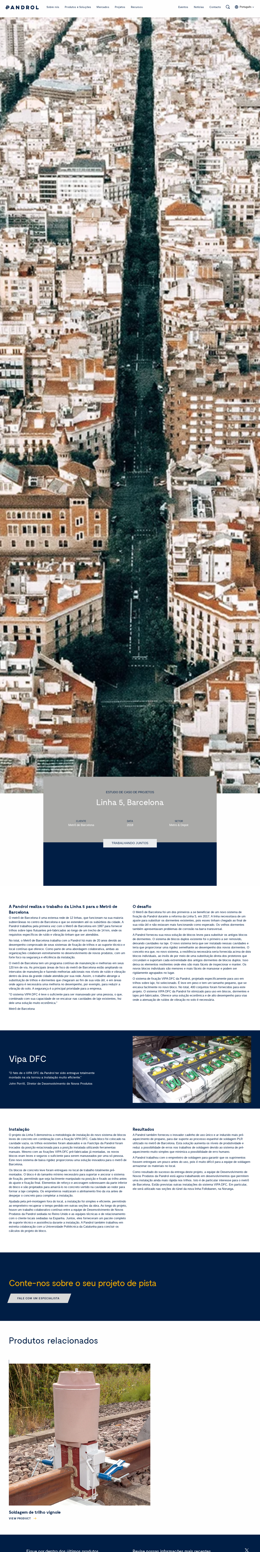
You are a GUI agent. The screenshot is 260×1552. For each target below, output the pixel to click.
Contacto (215, 7)
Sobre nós (53, 7)
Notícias (199, 7)
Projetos (120, 7)
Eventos (183, 7)
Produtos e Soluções (78, 7)
